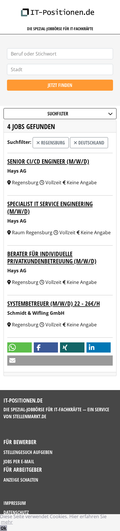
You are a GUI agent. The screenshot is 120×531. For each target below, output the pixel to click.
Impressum (14, 503)
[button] (19, 347)
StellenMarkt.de (29, 416)
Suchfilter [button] (57, 113)
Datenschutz (16, 512)
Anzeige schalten (20, 480)
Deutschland (90, 143)
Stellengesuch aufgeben (27, 452)
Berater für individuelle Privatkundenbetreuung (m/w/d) (51, 257)
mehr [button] (7, 522)
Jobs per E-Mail (18, 461)
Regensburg (52, 143)
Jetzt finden (60, 85)
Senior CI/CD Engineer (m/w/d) (48, 161)
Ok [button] (3, 528)
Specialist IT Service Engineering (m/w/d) (50, 207)
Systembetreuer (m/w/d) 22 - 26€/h (53, 303)
